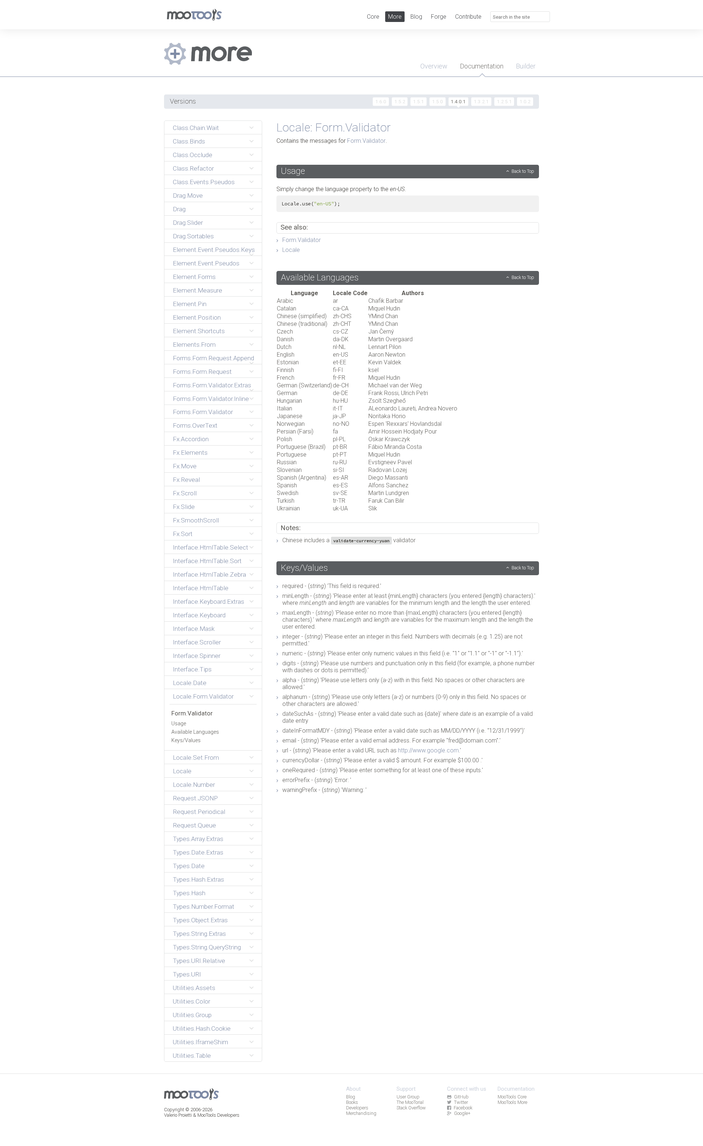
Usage (178, 724)
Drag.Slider (188, 222)
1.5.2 (399, 101)
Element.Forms (194, 276)
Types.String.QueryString (207, 947)
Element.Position (197, 317)
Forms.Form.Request (202, 371)
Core (373, 16)
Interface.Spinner (196, 655)
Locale (182, 771)
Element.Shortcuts (199, 331)
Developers (357, 1107)
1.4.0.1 (458, 101)
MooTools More (512, 1102)
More (395, 16)
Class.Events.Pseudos (204, 182)
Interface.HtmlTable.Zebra (209, 574)
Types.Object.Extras (200, 920)
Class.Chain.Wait (196, 127)
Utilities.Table (192, 1055)
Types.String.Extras (199, 933)
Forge (438, 16)
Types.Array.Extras (198, 838)
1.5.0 (437, 101)
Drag (179, 209)
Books (352, 1102)
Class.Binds (189, 141)
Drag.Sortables (193, 236)
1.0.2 (525, 101)
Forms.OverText (195, 425)
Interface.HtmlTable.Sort (207, 561)
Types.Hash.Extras (198, 879)
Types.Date (189, 866)
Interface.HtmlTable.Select (210, 547)
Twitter (461, 1102)
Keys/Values (186, 740)
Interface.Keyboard (199, 615)
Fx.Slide (184, 506)
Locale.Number (194, 784)
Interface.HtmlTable (200, 588)
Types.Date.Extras (198, 852)
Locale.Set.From (196, 757)
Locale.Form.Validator (203, 696)
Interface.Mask (194, 628)
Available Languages (195, 732)
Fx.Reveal (186, 479)
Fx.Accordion (191, 439)
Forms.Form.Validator (203, 412)
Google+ (462, 1113)
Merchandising (361, 1113)
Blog (416, 16)
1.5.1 (418, 101)
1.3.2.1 (481, 101)
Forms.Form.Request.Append (213, 358)
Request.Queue (194, 825)
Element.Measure (197, 290)
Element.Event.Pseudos (206, 263)
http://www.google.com (428, 750)
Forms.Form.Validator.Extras (212, 385)
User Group (408, 1097)
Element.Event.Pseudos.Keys (214, 249)
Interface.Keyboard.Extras (208, 601)
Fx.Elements (190, 452)
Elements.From (194, 344)
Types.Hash (189, 893)
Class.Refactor (193, 168)
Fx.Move (185, 466)
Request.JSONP (195, 798)
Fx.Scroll (185, 493)
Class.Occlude (192, 155)
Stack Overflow (411, 1107)
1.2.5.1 (504, 101)
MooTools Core (512, 1097)
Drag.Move (188, 195)
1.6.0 (380, 101)
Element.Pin (190, 304)
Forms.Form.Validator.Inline (211, 398)
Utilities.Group (192, 1015)
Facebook (463, 1107)
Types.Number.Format (203, 906)
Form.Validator (192, 713)
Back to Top (523, 171)
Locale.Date (190, 683)
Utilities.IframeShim (200, 1042)
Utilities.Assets (194, 987)
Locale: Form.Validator (333, 127)
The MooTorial (410, 1102)
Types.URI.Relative (199, 960)
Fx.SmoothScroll (196, 520)
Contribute (468, 16)
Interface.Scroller (197, 642)
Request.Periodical (199, 811)
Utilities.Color (191, 1001)
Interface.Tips (192, 669)
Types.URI (187, 974)
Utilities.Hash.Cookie (202, 1028)
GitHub (461, 1097)
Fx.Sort (183, 533)
